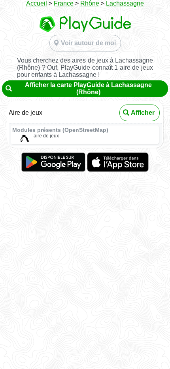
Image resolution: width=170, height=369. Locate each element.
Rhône (89, 3)
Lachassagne (125, 3)
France (64, 3)
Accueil (36, 3)
